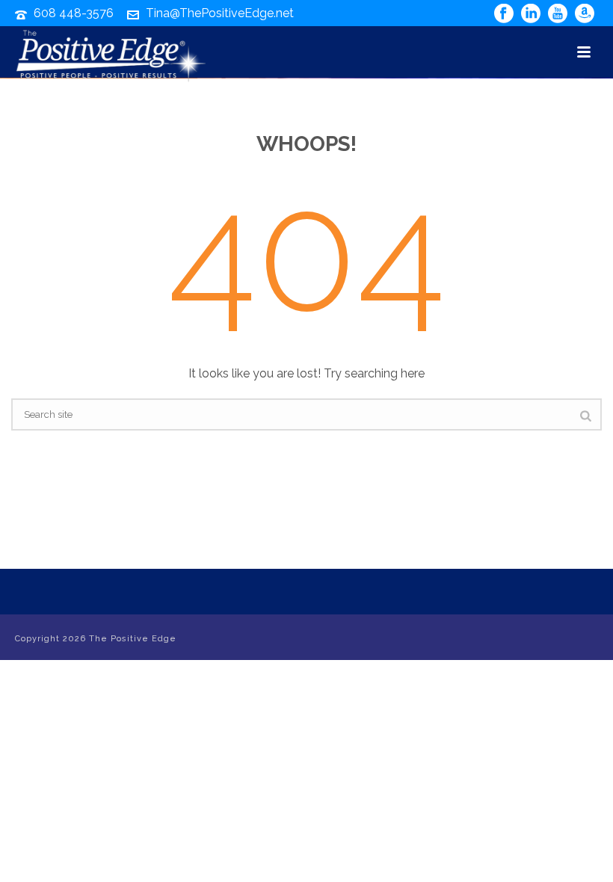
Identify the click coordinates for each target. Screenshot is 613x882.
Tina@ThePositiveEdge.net (220, 13)
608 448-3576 (74, 13)
